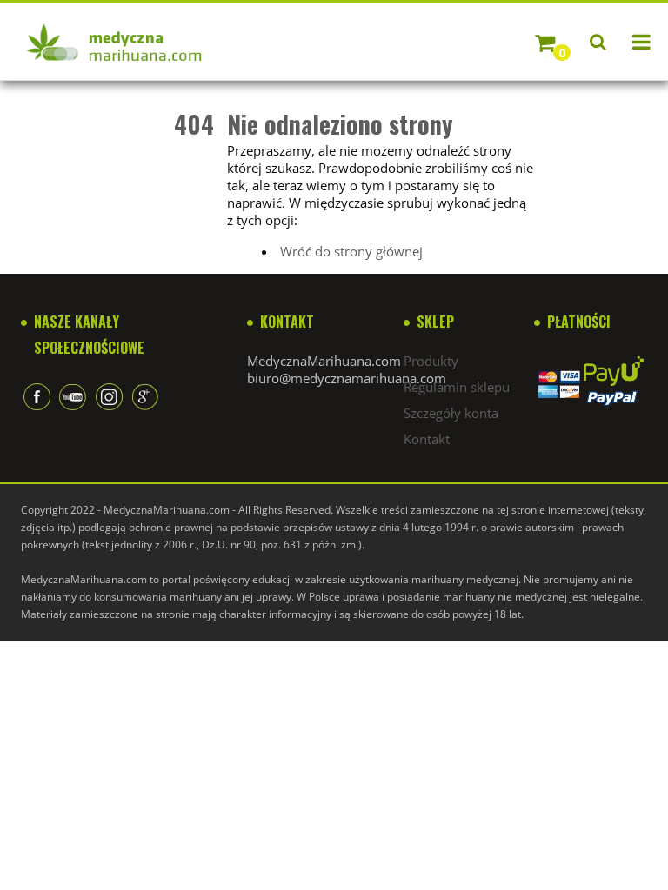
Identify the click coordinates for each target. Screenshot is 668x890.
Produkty (431, 360)
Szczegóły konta (451, 413)
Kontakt (427, 439)
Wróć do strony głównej (351, 251)
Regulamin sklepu (457, 386)
